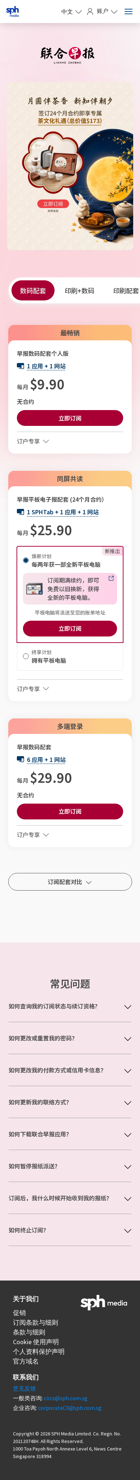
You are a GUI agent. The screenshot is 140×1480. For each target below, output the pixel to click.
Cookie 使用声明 (36, 1342)
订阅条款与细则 (35, 1322)
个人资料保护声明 (39, 1351)
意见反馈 (24, 1388)
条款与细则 (29, 1332)
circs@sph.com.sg (66, 1398)
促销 (19, 1313)
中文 (67, 11)
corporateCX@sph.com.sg (70, 1407)
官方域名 (26, 1361)
